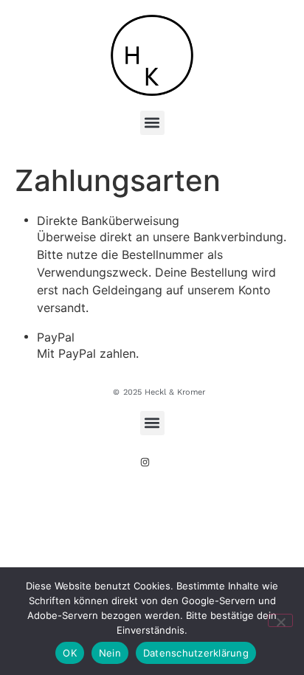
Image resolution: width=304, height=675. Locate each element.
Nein (110, 653)
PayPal (56, 337)
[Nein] (280, 620)
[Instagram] (145, 462)
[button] (152, 123)
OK (70, 653)
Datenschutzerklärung (196, 653)
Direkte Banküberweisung (108, 220)
